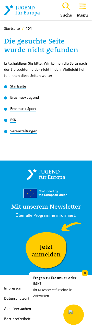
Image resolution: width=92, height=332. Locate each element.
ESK (13, 119)
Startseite (18, 86)
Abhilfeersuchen (17, 308)
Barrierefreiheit (17, 318)
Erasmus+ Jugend (24, 97)
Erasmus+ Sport (23, 108)
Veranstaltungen (23, 131)
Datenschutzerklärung (22, 298)
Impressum (13, 288)
